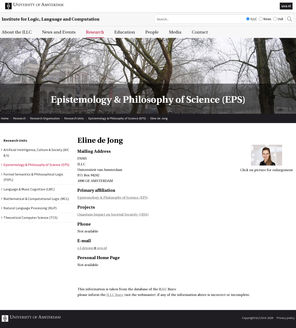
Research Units (74, 118)
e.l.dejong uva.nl (92, 248)
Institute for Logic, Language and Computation (50, 19)
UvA (280, 19)
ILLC (253, 19)
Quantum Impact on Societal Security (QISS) (113, 214)
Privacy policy (286, 318)
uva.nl (286, 6)
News (267, 19)
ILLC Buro (114, 295)
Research (19, 118)
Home (5, 118)
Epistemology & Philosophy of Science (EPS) (117, 118)
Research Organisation (45, 118)
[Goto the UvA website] (37, 8)
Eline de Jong (159, 118)
